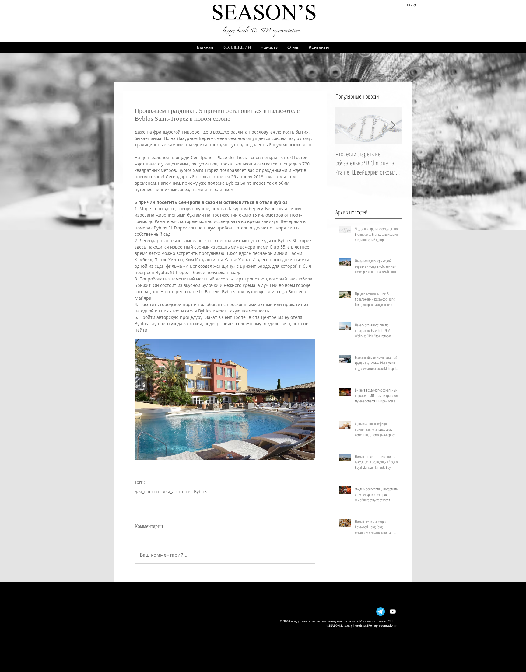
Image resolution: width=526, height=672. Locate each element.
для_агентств (176, 491)
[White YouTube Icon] (392, 611)
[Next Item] (392, 125)
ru (408, 5)
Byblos (200, 491)
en (415, 5)
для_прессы (147, 491)
